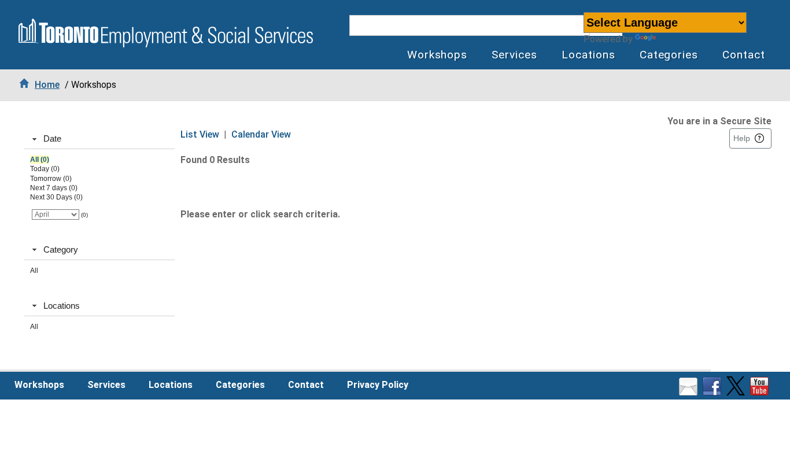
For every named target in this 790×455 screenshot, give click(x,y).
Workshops (437, 54)
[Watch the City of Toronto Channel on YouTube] (760, 392)
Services (514, 54)
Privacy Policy (377, 384)
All (34, 271)
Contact (743, 54)
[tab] (99, 139)
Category (60, 249)
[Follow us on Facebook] (713, 392)
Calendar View (261, 134)
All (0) (39, 160)
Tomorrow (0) (51, 179)
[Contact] (689, 392)
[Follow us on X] (737, 392)
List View (199, 134)
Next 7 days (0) (53, 188)
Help (741, 138)
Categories (669, 54)
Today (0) (45, 169)
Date (52, 138)
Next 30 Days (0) (56, 197)
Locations (588, 54)
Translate (678, 39)
